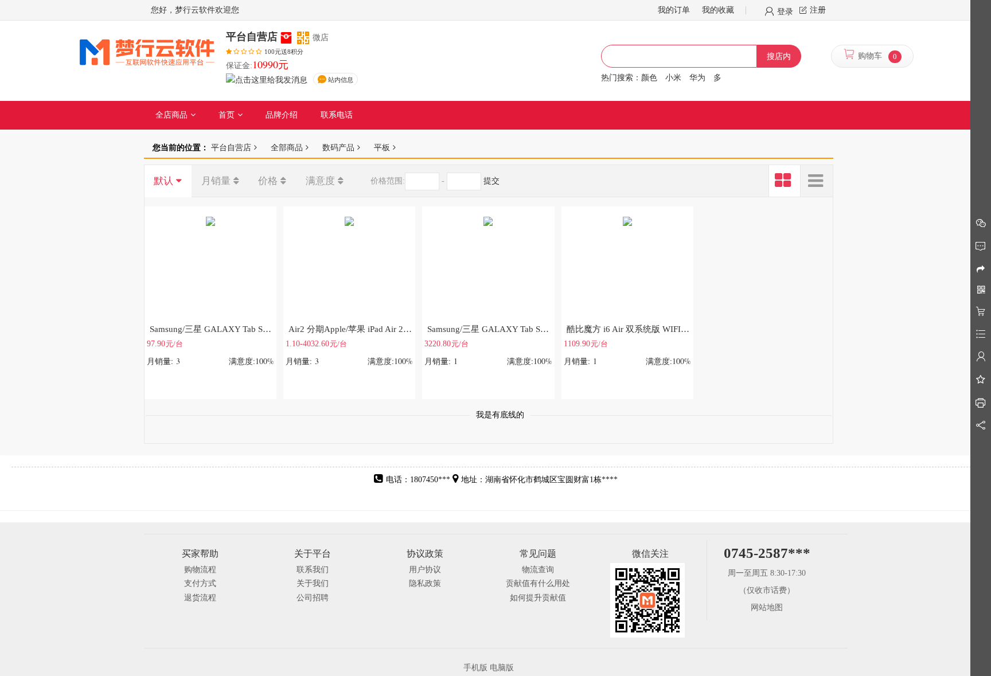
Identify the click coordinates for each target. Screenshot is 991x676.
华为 (697, 77)
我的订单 (674, 10)
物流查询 (538, 569)
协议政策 (425, 553)
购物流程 (200, 569)
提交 (491, 181)
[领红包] (286, 37)
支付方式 (200, 583)
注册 (818, 10)
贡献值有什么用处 (538, 583)
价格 (268, 180)
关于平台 (312, 553)
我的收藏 (718, 10)
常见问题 (538, 553)
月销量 (216, 180)
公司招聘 (312, 597)
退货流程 (200, 597)
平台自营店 (231, 147)
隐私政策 (425, 583)
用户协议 (425, 569)
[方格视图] (784, 181)
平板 (382, 147)
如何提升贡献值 (538, 597)
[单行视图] (817, 181)
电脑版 (502, 667)
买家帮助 (200, 553)
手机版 (475, 667)
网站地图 (767, 607)
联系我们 (312, 569)
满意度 (320, 180)
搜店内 (779, 56)
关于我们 (312, 583)
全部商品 (287, 147)
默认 (163, 180)
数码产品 (338, 147)
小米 (673, 77)
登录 (785, 10)
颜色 (649, 77)
